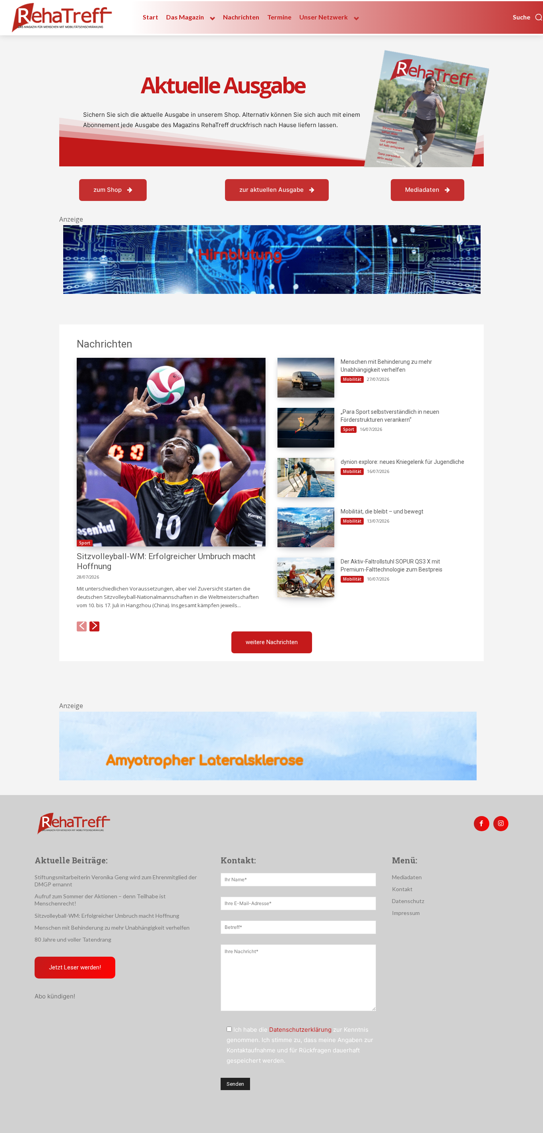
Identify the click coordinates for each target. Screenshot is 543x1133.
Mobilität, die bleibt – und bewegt (382, 511)
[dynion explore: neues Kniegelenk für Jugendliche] (305, 478)
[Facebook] (481, 823)
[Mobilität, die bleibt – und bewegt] (305, 527)
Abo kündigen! (55, 996)
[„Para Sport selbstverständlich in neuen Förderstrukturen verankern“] (305, 428)
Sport (84, 543)
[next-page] (94, 626)
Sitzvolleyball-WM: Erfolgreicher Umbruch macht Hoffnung (107, 915)
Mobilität (352, 379)
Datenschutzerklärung (300, 1029)
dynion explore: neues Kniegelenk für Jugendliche (402, 462)
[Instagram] (500, 823)
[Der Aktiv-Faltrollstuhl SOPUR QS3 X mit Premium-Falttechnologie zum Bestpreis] (305, 577)
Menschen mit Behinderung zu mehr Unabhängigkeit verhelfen (112, 927)
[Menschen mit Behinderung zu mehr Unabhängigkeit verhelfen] (305, 378)
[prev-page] (82, 626)
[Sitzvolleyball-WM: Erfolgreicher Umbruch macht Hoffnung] (171, 452)
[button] (528, 17)
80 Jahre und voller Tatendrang (73, 939)
